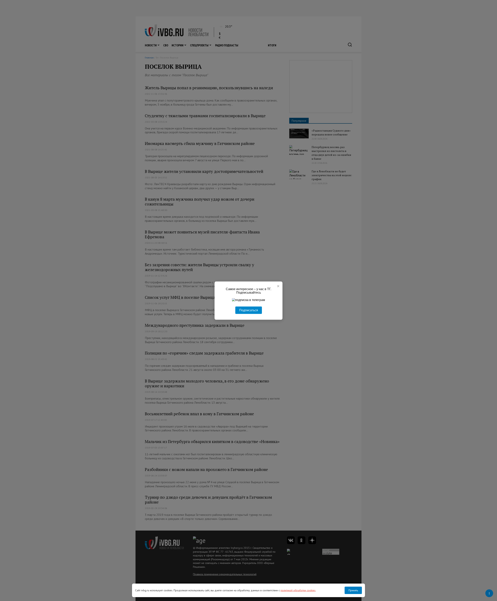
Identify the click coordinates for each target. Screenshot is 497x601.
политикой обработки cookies (298, 590)
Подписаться (248, 310)
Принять (353, 590)
